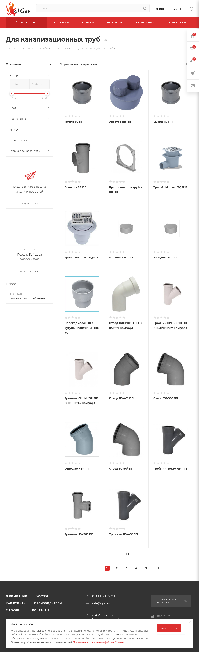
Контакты (40, 610)
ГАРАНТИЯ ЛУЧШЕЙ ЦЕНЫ (27, 298)
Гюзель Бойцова (29, 254)
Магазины (14, 610)
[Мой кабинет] (191, 9)
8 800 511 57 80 (168, 9)
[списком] (186, 64)
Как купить (15, 603)
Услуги (42, 596)
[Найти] (145, 8)
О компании (16, 596)
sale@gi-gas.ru (102, 603)
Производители (48, 603)
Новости (13, 284)
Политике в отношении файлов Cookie (98, 642)
